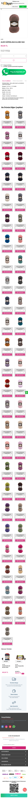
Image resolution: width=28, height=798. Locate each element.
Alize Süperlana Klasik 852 (20, 536)
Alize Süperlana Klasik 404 (7, 453)
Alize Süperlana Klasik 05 (7, 432)
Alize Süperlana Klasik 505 (20, 453)
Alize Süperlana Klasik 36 (7, 391)
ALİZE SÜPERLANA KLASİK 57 (20, 164)
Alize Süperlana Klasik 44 (7, 515)
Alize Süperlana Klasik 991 (7, 618)
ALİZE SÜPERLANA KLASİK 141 (7, 246)
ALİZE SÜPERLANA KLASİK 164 (20, 267)
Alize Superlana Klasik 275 (20, 391)
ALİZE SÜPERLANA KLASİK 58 (7, 184)
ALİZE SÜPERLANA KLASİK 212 (20, 329)
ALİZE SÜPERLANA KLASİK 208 (7, 329)
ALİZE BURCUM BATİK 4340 (6, 666)
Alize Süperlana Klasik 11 (7, 494)
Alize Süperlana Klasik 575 (7, 597)
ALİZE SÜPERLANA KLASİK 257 (7, 370)
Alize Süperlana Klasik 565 (7, 577)
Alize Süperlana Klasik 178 (7, 556)
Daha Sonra (15, 6)
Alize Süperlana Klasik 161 (20, 412)
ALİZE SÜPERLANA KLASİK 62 (7, 205)
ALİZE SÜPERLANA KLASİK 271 (20, 370)
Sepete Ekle (14, 795)
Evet (23, 6)
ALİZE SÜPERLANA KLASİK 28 (7, 143)
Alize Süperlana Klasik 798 (20, 556)
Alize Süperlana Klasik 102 (20, 618)
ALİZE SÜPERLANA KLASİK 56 (7, 164)
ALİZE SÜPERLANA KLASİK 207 (20, 308)
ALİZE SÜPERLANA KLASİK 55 (20, 143)
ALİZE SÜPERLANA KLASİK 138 (20, 226)
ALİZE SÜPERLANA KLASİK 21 (20, 122)
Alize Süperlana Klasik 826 (20, 577)
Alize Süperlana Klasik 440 (20, 474)
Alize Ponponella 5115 (19, 666)
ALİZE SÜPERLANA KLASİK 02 (7, 122)
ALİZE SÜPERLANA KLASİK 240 (20, 350)
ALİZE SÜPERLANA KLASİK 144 (20, 246)
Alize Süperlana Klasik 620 (7, 474)
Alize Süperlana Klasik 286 (20, 597)
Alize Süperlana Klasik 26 (20, 494)
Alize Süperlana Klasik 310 (20, 432)
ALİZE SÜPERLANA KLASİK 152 (7, 267)
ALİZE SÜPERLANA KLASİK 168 (7, 288)
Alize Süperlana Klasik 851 (7, 536)
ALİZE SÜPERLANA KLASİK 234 (7, 350)
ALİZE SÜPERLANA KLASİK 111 (7, 226)
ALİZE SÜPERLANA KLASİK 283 (7, 639)
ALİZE (3, 664)
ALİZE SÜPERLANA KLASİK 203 (7, 308)
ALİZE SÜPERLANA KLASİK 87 (20, 205)
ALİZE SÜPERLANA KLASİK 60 (20, 184)
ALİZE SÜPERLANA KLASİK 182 (20, 288)
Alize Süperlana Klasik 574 (20, 515)
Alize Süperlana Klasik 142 (7, 412)
